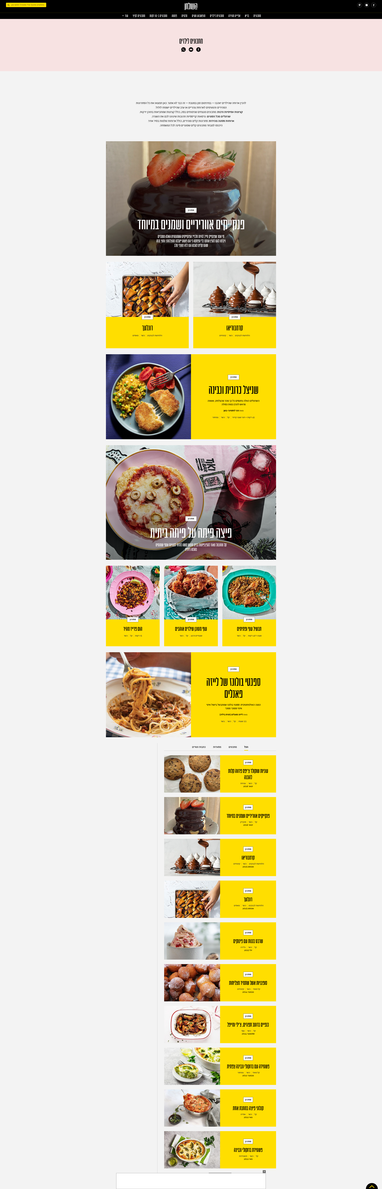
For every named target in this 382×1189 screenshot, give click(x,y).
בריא (247, 16)
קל (228, 417)
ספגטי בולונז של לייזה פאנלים (233, 688)
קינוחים (222, 335)
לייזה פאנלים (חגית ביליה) (231, 714)
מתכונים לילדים (217, 16)
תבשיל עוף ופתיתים (249, 629)
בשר (223, 721)
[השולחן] (191, 8)
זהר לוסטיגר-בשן (231, 410)
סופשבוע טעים (198, 16)
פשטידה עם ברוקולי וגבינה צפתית (248, 1067)
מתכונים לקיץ (139, 16)
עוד (126, 16)
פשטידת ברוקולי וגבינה (248, 1150)
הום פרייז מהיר (132, 629)
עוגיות (243, 783)
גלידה (243, 947)
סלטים (184, 16)
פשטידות (243, 1156)
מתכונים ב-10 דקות (158, 16)
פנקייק (243, 822)
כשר (230, 335)
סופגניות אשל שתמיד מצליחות (248, 983)
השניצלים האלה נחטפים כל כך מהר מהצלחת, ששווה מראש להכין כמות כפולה (233, 402)
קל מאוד (256, 989)
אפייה (243, 1114)
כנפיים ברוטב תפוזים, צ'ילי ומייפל (248, 1025)
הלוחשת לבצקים (242, 335)
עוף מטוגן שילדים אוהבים (191, 629)
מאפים (135, 335)
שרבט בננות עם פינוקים (248, 941)
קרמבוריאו (234, 328)
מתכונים (257, 16)
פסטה (174, 16)
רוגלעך (147, 328)
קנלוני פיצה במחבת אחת (248, 1108)
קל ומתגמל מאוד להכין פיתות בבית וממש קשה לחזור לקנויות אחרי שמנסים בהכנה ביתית (191, 547)
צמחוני (215, 417)
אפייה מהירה (234, 16)
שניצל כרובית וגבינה (233, 390)
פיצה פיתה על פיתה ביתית (191, 533)
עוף (243, 1030)
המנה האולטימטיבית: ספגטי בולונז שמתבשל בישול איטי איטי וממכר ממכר (234, 706)
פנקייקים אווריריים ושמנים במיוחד (191, 224)
